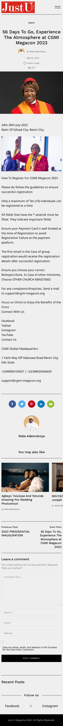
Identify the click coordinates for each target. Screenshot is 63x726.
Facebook (12, 706)
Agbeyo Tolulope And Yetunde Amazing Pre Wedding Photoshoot (22, 499)
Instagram (50, 706)
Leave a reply (33, 63)
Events (31, 23)
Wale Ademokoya (38, 51)
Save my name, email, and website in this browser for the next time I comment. (30, 648)
